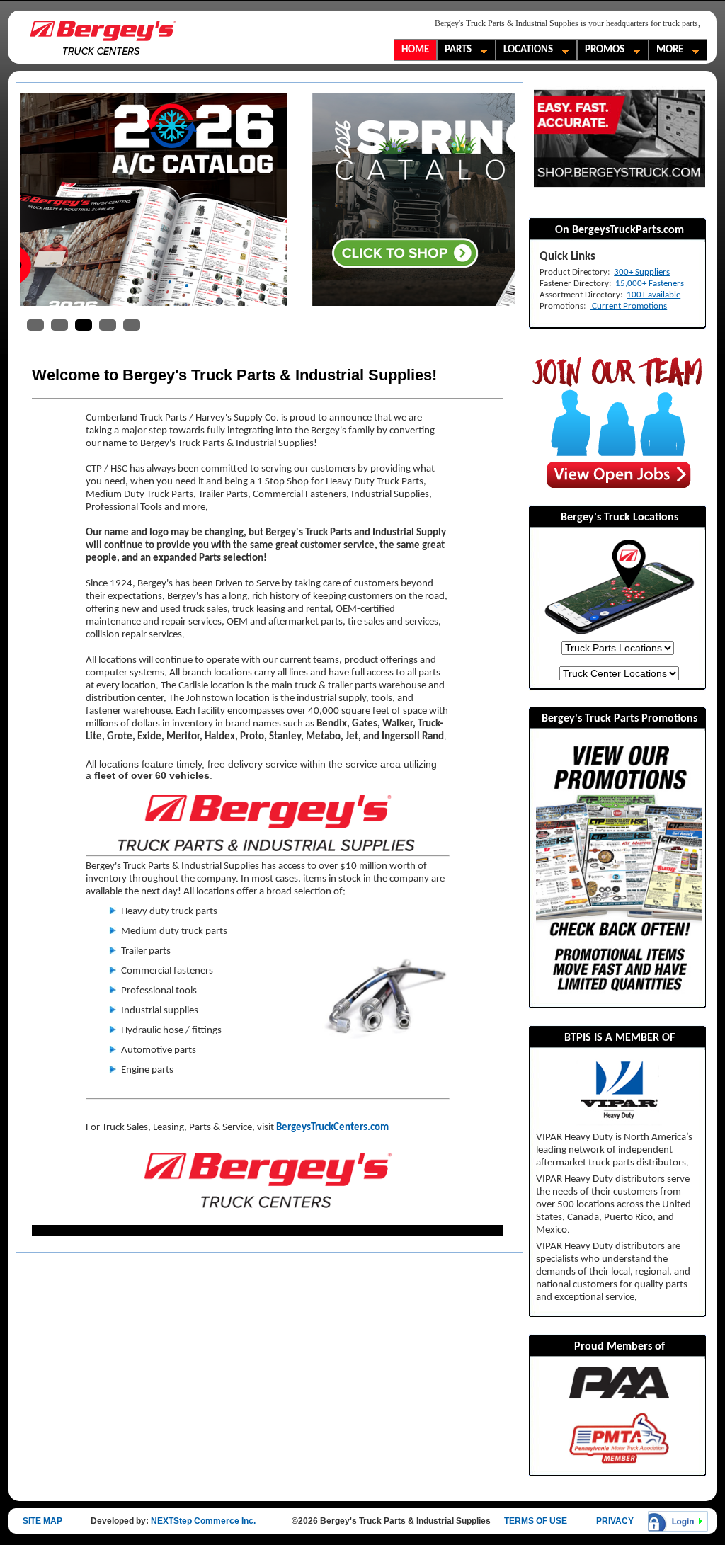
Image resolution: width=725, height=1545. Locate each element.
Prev (41, 199)
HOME (415, 50)
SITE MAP (42, 1521)
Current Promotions (628, 306)
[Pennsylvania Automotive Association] (619, 1382)
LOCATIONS (524, 51)
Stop (505, 327)
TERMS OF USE (535, 1521)
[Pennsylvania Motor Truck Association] (619, 1437)
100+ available (653, 295)
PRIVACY (615, 1521)
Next (493, 199)
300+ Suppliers (642, 272)
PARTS (455, 51)
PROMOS (601, 51)
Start (494, 327)
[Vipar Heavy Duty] (619, 1092)
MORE (666, 51)
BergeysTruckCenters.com (332, 1127)
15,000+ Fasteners (649, 283)
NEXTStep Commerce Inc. (203, 1521)
